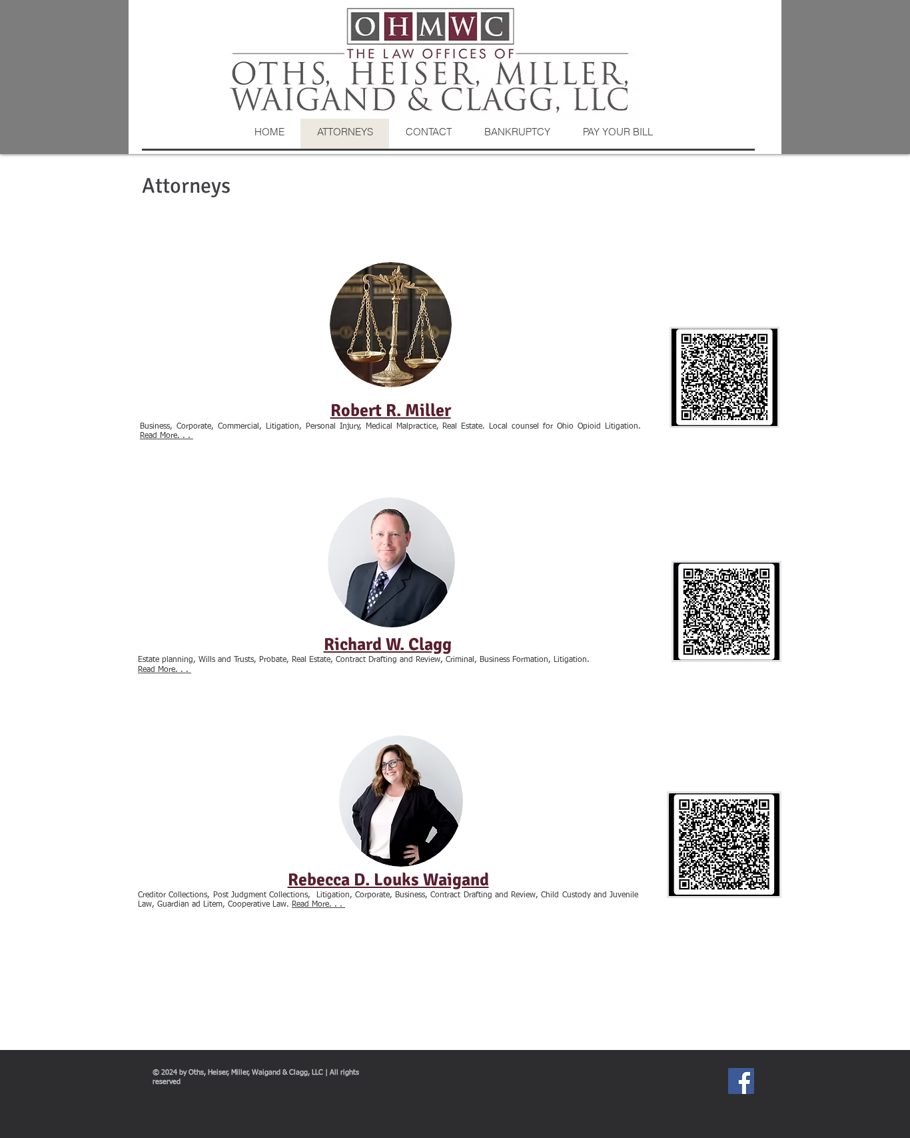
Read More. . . (166, 436)
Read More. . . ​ (164, 670)
